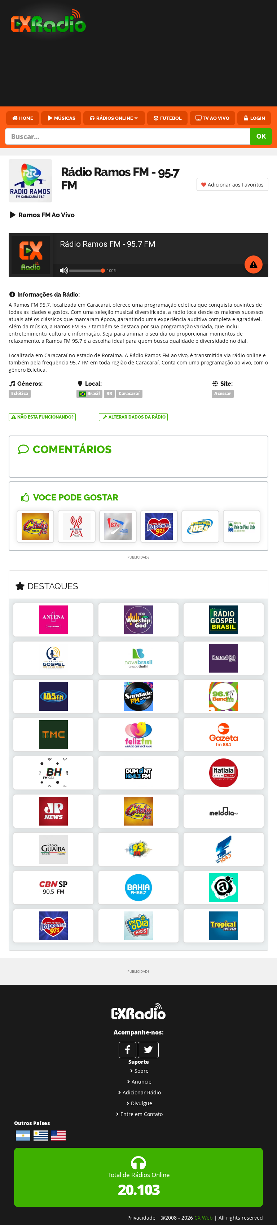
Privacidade (141, 1217)
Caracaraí (129, 393)
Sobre (142, 1070)
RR (109, 393)
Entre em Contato (141, 1114)
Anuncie (141, 1081)
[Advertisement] (188, 54)
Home (25, 118)
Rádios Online (114, 118)
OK (261, 136)
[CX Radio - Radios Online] (138, 1011)
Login (257, 118)
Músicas (64, 118)
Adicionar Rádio (142, 1092)
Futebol (170, 118)
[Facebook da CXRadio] (127, 1050)
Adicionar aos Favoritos (235, 184)
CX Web (203, 1217)
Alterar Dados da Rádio (136, 417)
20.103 (138, 1189)
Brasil (93, 393)
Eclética (19, 393)
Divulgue (141, 1103)
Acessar (222, 393)
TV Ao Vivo (215, 118)
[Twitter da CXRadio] (148, 1050)
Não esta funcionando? (45, 417)
